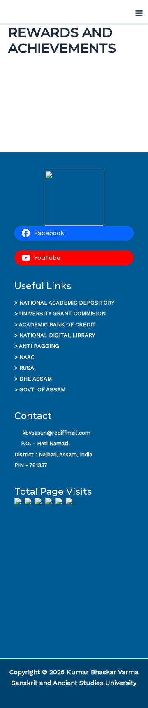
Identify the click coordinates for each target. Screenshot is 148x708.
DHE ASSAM (35, 379)
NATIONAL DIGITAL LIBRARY (57, 335)
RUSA (26, 368)
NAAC (27, 357)
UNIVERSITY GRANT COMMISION (62, 313)
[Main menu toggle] (139, 13)
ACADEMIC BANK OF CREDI (55, 325)
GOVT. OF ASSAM (42, 389)
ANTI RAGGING (39, 346)
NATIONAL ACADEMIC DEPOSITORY (66, 303)
